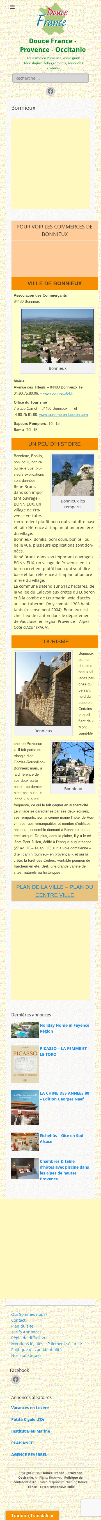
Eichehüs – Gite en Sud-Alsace (62, 1138)
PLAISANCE (22, 1442)
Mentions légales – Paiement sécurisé (46, 1343)
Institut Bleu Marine (30, 1431)
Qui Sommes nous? (29, 1314)
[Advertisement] (50, 163)
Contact (18, 1320)
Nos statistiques (26, 1355)
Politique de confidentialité (36, 1349)
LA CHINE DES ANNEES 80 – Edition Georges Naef (64, 1096)
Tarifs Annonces (26, 1332)
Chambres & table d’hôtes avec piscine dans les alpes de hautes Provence (64, 1170)
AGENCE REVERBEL (29, 1454)
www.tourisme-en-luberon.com (63, 415)
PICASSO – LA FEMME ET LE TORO (63, 1051)
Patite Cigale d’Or (28, 1419)
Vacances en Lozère (30, 1407)
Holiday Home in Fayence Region (64, 1028)
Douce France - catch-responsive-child (57, 1484)
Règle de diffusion (28, 1337)
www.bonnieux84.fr (58, 393)
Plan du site (22, 1326)
